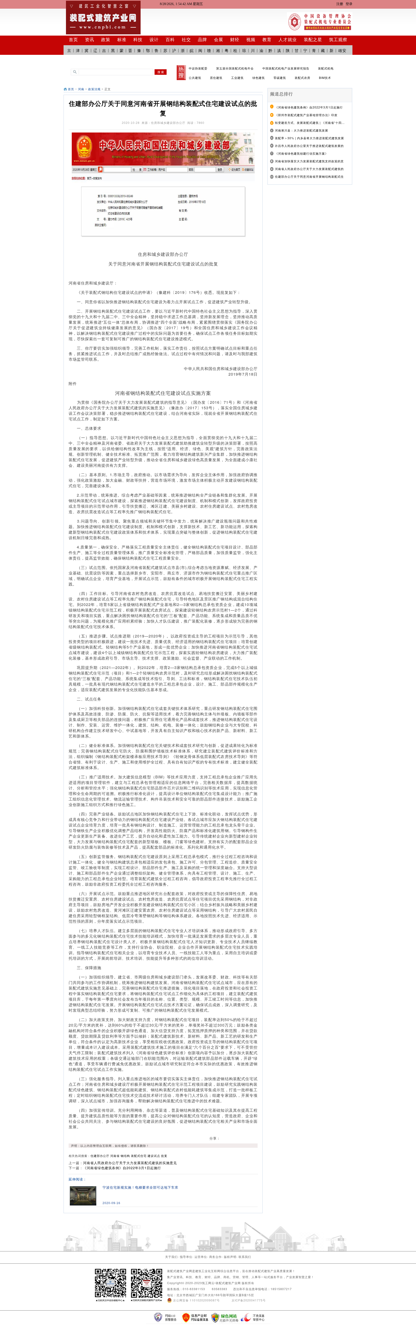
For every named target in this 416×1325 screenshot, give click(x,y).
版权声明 (230, 1257)
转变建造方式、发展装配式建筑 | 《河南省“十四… (310, 122)
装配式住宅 (139, 1156)
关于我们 (171, 1257)
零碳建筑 (279, 78)
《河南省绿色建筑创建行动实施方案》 (301, 153)
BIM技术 (325, 78)
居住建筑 (216, 78)
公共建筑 (195, 78)
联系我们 (245, 1257)
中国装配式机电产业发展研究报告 (285, 68)
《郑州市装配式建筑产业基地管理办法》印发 (306, 115)
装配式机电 (326, 68)
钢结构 (125, 1156)
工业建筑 (237, 78)
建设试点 (154, 1156)
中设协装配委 (198, 68)
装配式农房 (302, 78)
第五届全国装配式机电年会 (235, 68)
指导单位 (186, 1257)
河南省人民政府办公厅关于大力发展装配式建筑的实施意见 (130, 1162)
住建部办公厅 (100, 1156)
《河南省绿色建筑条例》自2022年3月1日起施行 (122, 1167)
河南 (81, 89)
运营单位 (201, 1257)
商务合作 (215, 1257)
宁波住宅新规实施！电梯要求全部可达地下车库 (140, 1187)
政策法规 (94, 89)
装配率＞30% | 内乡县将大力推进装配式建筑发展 (309, 138)
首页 (71, 89)
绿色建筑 (258, 78)
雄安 (342, 50)
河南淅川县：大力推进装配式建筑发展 (301, 130)
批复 (164, 1156)
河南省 (115, 1156)
